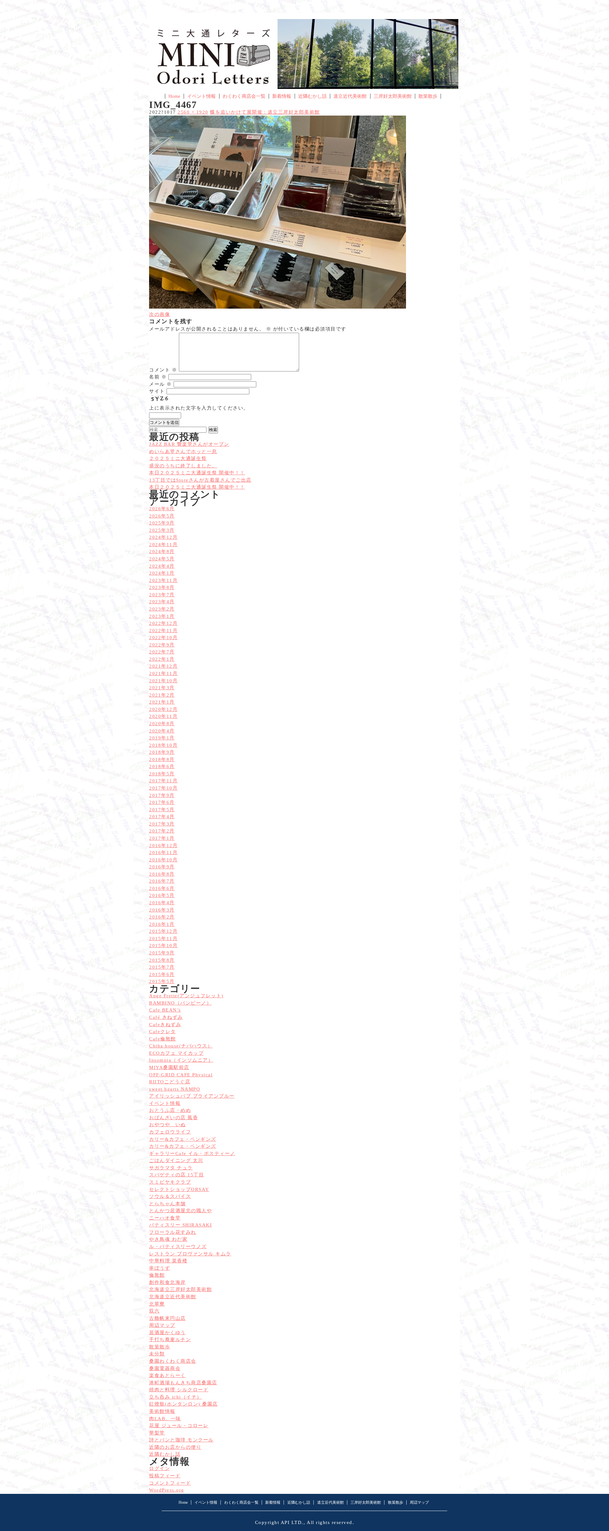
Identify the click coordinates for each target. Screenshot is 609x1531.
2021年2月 (162, 695)
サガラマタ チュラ (171, 1167)
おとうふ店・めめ (170, 1110)
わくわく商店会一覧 (244, 96)
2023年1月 (162, 616)
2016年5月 (162, 895)
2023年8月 (162, 587)
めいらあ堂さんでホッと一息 (183, 451)
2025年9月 (162, 522)
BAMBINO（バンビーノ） (180, 1003)
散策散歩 (427, 96)
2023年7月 (162, 594)
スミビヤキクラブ (170, 1182)
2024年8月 (162, 551)
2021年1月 (162, 702)
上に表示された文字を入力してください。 (199, 408)
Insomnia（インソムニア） (181, 1060)
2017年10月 (163, 788)
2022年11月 (163, 630)
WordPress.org (166, 1490)
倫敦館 (157, 1275)
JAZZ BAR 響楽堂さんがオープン (189, 444)
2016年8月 (162, 874)
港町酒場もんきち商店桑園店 (183, 1382)
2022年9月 (162, 644)
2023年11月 (163, 580)
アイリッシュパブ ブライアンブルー (192, 1096)
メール (160, 384)
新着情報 (281, 96)
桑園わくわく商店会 (172, 1361)
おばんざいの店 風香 (173, 1117)
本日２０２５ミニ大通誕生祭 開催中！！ (197, 487)
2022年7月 (162, 651)
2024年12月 (163, 537)
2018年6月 (162, 766)
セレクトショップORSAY (179, 1189)
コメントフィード (170, 1483)
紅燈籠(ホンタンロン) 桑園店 (183, 1404)
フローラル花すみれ (172, 1232)
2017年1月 (162, 838)
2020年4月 (162, 730)
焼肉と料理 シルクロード (178, 1389)
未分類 (157, 1353)
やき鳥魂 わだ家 (168, 1239)
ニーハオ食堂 (164, 1217)
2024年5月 (162, 558)
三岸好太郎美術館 (393, 96)
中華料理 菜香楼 (168, 1260)
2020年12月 (163, 709)
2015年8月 (162, 960)
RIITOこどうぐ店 (169, 1081)
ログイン (159, 1468)
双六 (154, 1311)
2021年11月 (163, 673)
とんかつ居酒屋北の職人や (180, 1210)
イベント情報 (201, 96)
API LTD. (292, 1522)
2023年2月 (162, 609)
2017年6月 (162, 802)
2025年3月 (162, 530)
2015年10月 (163, 945)
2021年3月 (162, 687)
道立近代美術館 (350, 96)
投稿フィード (164, 1475)
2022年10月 (163, 637)
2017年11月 (163, 780)
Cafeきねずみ (165, 1024)
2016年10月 (163, 859)
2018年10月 (163, 745)
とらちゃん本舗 (167, 1203)
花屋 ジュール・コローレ (178, 1425)
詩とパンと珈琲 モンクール (181, 1439)
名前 (158, 376)
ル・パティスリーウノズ (178, 1246)
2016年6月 (162, 888)
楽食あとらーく (167, 1375)
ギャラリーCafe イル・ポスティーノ (192, 1153)
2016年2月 (162, 916)
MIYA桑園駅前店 (169, 1067)
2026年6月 (162, 508)
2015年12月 (163, 931)
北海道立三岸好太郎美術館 (180, 1289)
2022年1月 (162, 659)
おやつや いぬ (167, 1124)
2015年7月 (162, 967)
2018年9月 (162, 752)
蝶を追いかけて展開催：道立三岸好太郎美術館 (265, 112)
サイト (157, 391)
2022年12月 (163, 623)
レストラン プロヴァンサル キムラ (190, 1253)
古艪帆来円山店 (167, 1318)
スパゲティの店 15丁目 (176, 1174)
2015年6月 (162, 974)
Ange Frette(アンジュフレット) (186, 995)
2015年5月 (162, 981)
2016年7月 (162, 881)
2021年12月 (163, 666)
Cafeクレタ (162, 1031)
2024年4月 (162, 566)
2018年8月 (162, 759)
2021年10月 (163, 680)
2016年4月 (162, 902)
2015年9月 (162, 952)
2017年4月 (162, 816)
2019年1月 (162, 737)
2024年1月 (162, 573)
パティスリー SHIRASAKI (180, 1224)
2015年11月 (163, 938)
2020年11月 (163, 716)
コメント (163, 369)
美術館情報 (162, 1411)
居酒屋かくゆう (167, 1332)
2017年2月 (162, 830)
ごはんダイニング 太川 (176, 1160)
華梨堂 (157, 1432)
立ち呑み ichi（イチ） (175, 1397)
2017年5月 (162, 809)
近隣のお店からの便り (175, 1447)
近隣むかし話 (312, 96)
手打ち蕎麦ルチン (170, 1339)
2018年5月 (162, 773)
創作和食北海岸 (167, 1282)
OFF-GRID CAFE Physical (181, 1074)
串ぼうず (159, 1268)
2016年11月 (163, 852)
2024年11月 (163, 544)
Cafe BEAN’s (165, 1010)
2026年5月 (162, 515)
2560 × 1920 (193, 112)
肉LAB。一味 (165, 1418)
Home (174, 96)
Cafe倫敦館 (162, 1038)
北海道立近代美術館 (172, 1296)
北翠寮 (157, 1304)
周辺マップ (162, 1325)
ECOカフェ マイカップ (176, 1053)
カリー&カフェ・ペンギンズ (182, 1139)
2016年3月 (162, 910)
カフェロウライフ (170, 1131)
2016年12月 (163, 845)
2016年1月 (162, 924)
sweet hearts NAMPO (174, 1089)
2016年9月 (162, 866)
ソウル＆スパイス (170, 1196)
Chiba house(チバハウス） (181, 1045)
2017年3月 (162, 823)
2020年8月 (162, 723)
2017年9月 (162, 795)
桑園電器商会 (164, 1368)
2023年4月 (162, 601)
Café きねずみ (166, 1017)
